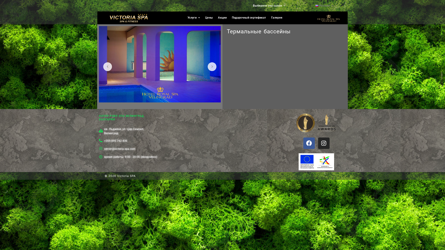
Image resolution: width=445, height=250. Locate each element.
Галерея (276, 17)
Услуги (192, 17)
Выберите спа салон (267, 5)
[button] (269, 6)
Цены (209, 17)
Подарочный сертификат (249, 17)
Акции (222, 17)
